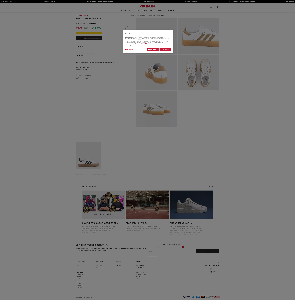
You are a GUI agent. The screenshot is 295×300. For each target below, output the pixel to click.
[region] (148, 41)
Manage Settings (129, 49)
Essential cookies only (153, 49)
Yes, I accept (165, 49)
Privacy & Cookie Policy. (143, 43)
